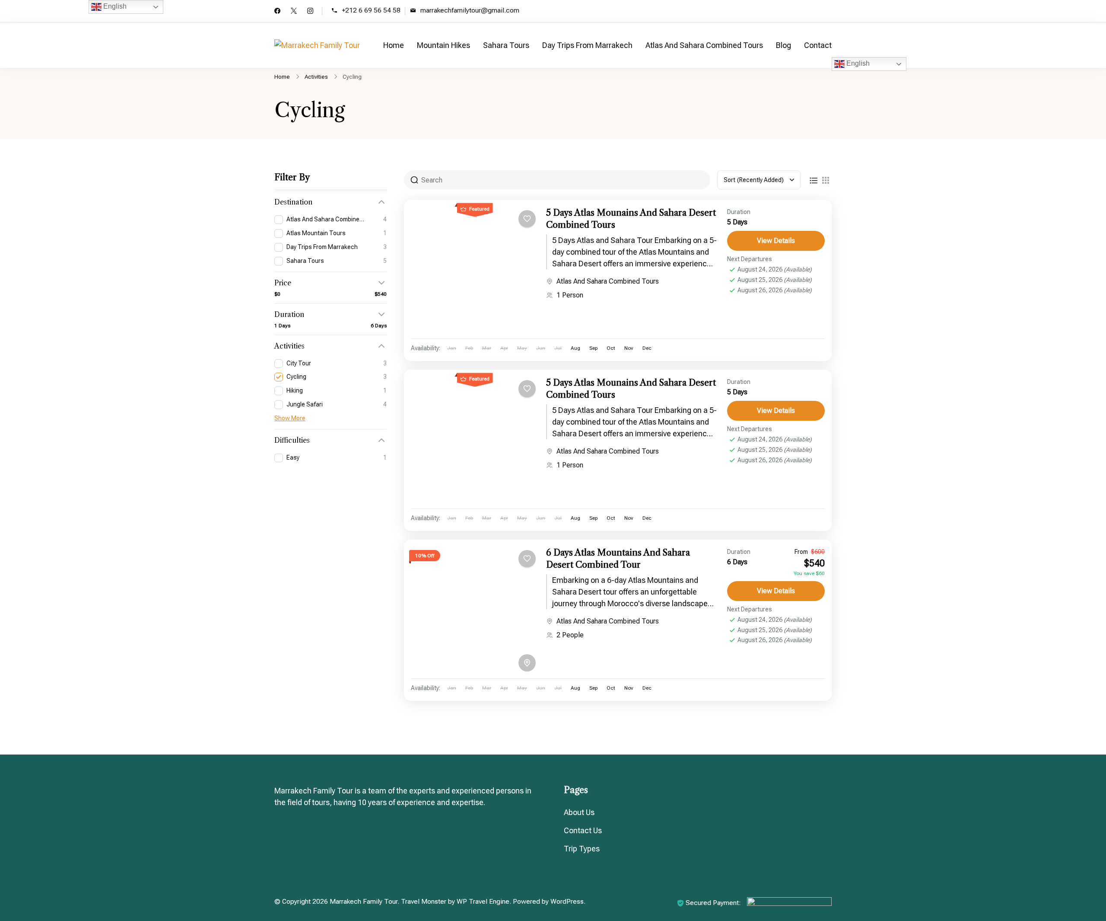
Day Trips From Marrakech (587, 45)
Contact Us (583, 830)
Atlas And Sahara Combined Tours (704, 45)
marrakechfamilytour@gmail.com (469, 10)
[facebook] (277, 11)
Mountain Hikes (443, 45)
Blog (783, 45)
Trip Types (582, 848)
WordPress (567, 901)
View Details (776, 241)
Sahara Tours (506, 45)
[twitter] (294, 11)
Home (393, 45)
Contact (818, 45)
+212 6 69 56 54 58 (371, 10)
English (857, 63)
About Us (579, 812)
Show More (289, 418)
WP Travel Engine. (484, 901)
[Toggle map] (527, 663)
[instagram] (310, 11)
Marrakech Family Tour (363, 901)
